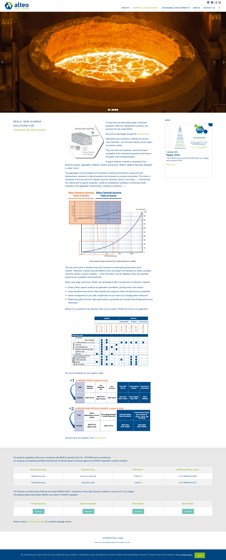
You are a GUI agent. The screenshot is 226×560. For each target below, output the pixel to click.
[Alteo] (17, 6)
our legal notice (185, 554)
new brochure (143, 133)
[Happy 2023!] (189, 136)
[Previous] (2, 62)
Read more (170, 164)
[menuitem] (208, 2)
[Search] (219, 8)
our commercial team (36, 521)
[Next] (223, 62)
